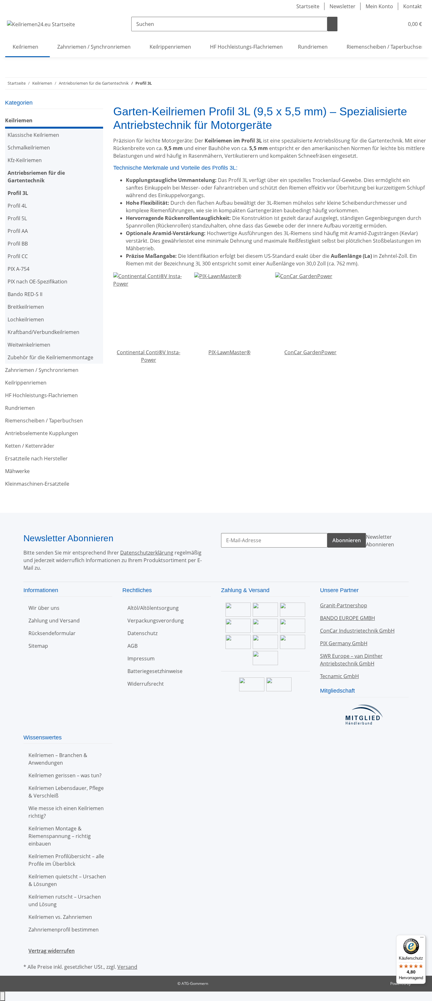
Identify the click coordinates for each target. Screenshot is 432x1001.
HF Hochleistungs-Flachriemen (41, 395)
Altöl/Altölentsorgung (153, 607)
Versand (127, 966)
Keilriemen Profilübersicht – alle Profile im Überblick (66, 860)
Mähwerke (17, 471)
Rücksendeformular (52, 633)
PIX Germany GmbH (343, 643)
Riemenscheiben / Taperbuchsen (44, 420)
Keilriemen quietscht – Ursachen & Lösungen (67, 880)
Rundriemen (20, 407)
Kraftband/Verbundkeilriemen (43, 332)
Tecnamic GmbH (339, 676)
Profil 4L (17, 205)
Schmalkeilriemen (29, 147)
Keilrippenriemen (25, 382)
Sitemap (38, 645)
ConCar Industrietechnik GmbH (357, 630)
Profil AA (18, 231)
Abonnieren (346, 540)
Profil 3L (18, 193)
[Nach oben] (2, 996)
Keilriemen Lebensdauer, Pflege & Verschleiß (66, 792)
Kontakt (412, 6)
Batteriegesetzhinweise (154, 671)
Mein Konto (379, 6)
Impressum (141, 658)
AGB (132, 645)
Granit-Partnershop (343, 605)
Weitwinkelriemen (29, 344)
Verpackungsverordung (155, 620)
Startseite (307, 6)
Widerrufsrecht (145, 683)
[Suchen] (332, 24)
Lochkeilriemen (26, 319)
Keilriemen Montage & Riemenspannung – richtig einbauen (59, 836)
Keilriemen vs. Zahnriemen (60, 916)
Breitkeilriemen (26, 306)
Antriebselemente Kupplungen (41, 433)
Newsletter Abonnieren (380, 540)
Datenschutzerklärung (146, 552)
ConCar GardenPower (310, 352)
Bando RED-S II (25, 294)
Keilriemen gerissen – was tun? (65, 775)
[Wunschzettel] (397, 24)
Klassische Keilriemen (33, 134)
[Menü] (422, 939)
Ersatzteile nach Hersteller (36, 458)
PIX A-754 (18, 268)
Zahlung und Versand (54, 620)
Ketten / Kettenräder (29, 445)
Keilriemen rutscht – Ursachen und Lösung (64, 900)
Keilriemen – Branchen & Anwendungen (57, 759)
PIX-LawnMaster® (229, 352)
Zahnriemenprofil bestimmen (63, 929)
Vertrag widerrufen (51, 950)
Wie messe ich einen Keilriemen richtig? (66, 812)
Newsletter (342, 6)
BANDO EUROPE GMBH (347, 618)
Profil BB (18, 243)
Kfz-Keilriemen (25, 160)
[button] (386, 24)
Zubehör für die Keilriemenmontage (50, 357)
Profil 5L (17, 218)
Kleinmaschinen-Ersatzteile (37, 483)
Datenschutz (142, 633)
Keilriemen (19, 120)
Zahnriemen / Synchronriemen (41, 370)
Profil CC (18, 256)
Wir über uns (43, 607)
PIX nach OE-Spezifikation (37, 281)
